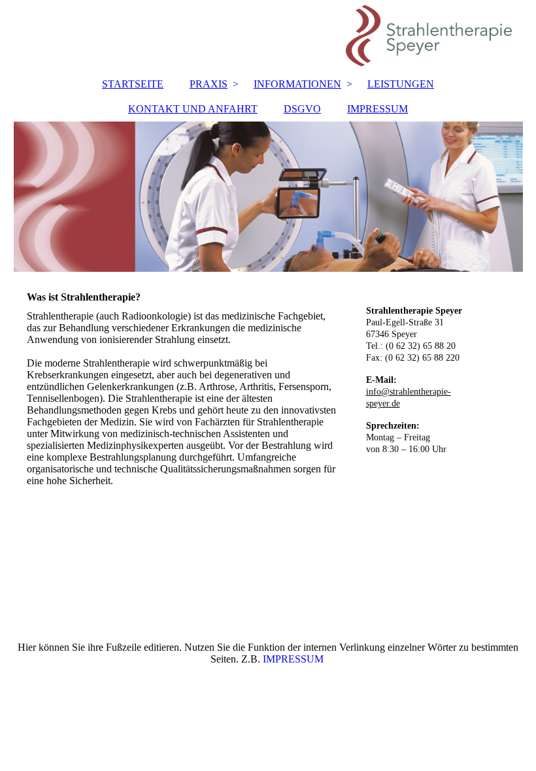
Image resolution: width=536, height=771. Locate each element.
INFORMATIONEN (297, 84)
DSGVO (302, 108)
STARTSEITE (132, 84)
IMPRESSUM (377, 108)
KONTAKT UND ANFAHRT (193, 108)
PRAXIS (208, 84)
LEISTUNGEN (400, 84)
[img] (268, 36)
